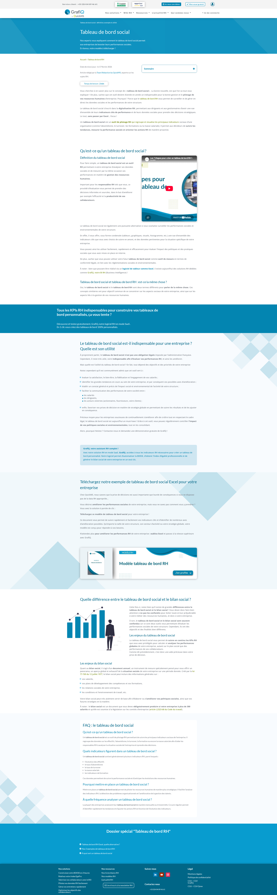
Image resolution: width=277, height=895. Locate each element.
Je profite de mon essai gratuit (194, 318)
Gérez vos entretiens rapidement (72, 886)
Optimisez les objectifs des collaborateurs (69, 891)
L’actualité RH (107, 880)
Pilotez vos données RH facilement (73, 883)
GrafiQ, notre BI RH (96, 272)
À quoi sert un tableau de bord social (97, 853)
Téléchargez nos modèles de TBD (173, 31)
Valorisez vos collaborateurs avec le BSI (74, 880)
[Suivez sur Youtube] (161, 875)
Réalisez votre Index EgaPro (70, 876)
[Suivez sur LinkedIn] (155, 875)
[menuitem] (77, 4)
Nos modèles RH (108, 876)
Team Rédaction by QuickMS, (109, 72)
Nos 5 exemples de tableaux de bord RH (98, 849)
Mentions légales (195, 874)
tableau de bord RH (149, 98)
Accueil (83, 59)
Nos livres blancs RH (110, 873)
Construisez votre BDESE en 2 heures (74, 873)
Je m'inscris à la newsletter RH (120, 885)
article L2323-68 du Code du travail (166, 709)
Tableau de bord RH (96, 59)
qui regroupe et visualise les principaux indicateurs (145, 122)
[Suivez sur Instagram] (168, 875)
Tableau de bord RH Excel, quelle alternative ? (101, 844)
